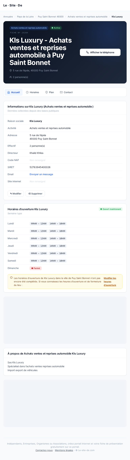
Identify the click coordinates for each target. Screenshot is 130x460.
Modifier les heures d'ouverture (110, 281)
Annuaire (8, 16)
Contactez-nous (44, 450)
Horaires (34, 92)
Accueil (15, 92)
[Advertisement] (65, 320)
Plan (51, 92)
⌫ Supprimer (35, 193)
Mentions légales (64, 450)
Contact (68, 92)
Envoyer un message (41, 174)
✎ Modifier (15, 193)
